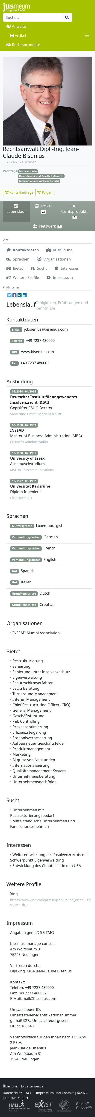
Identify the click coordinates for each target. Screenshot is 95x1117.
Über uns (10, 1086)
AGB (29, 1093)
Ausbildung (62, 249)
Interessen (69, 268)
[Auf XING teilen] (20, 295)
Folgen (46, 192)
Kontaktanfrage (21, 192)
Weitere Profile (25, 277)
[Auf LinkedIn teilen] (25, 295)
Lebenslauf (16, 211)
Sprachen (21, 259)
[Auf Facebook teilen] (14, 295)
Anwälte (19, 26)
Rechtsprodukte (26, 44)
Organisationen (56, 259)
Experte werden (33, 1086)
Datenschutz (12, 1093)
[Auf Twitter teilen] (9, 295)
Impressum (62, 277)
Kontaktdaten (25, 249)
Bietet (17, 268)
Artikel (20, 35)
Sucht (41, 268)
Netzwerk (49, 226)
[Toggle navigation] (87, 35)
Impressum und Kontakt (55, 1093)
